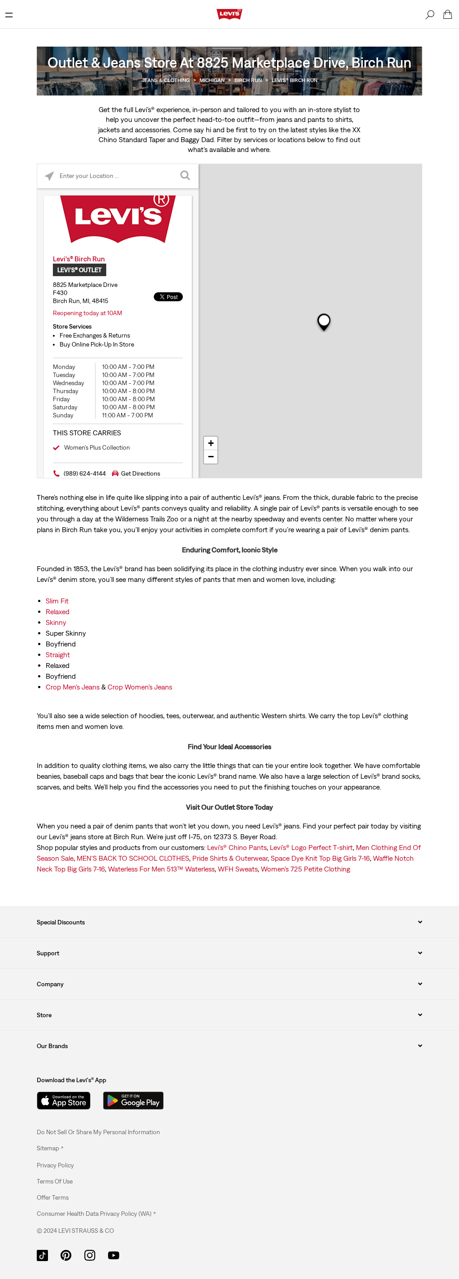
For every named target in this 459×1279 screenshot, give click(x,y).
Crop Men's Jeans (73, 687)
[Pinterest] (66, 1254)
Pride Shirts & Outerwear (230, 858)
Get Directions (140, 473)
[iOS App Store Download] (64, 1101)
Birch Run (248, 80)
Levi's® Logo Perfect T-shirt (311, 847)
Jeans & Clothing (166, 80)
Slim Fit (57, 601)
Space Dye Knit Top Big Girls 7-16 (320, 858)
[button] (55, 1165)
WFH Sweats (238, 869)
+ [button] (211, 443)
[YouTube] (113, 1254)
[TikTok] (42, 1254)
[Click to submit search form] (186, 176)
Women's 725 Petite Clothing (305, 869)
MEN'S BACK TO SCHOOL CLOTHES (133, 858)
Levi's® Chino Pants (237, 847)
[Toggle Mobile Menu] (9, 14)
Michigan (212, 80)
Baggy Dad (197, 139)
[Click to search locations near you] (49, 176)
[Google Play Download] (133, 1101)
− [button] (211, 456)
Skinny (56, 622)
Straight (58, 654)
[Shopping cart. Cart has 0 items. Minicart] (448, 14)
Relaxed (57, 611)
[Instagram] (89, 1254)
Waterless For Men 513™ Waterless (161, 869)
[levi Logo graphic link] (229, 13)
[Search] (430, 14)
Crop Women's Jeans (140, 687)
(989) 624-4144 (85, 473)
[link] (50, 1148)
